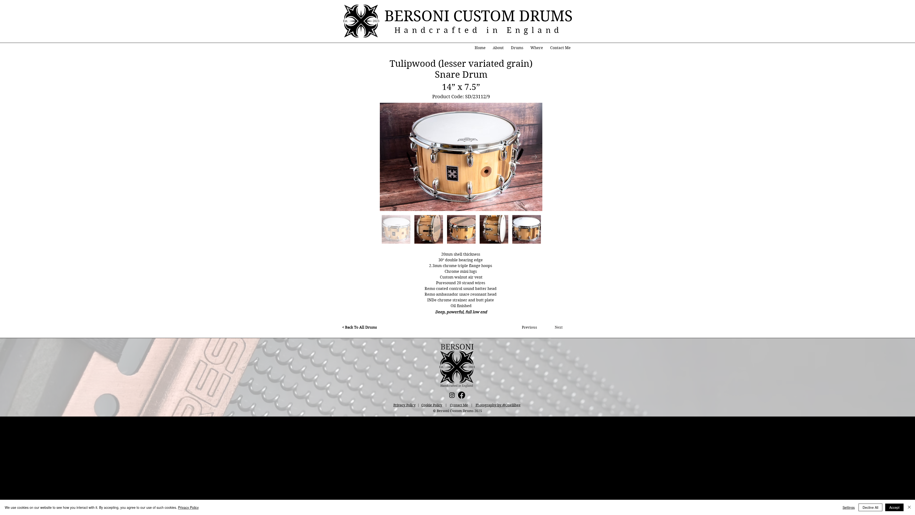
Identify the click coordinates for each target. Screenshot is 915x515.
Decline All (870, 507)
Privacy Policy (404, 405)
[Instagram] (452, 395)
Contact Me (459, 405)
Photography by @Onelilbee (498, 405)
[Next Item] (534, 156)
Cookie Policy (431, 405)
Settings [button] (849, 507)
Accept (894, 507)
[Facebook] (461, 395)
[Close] (909, 507)
